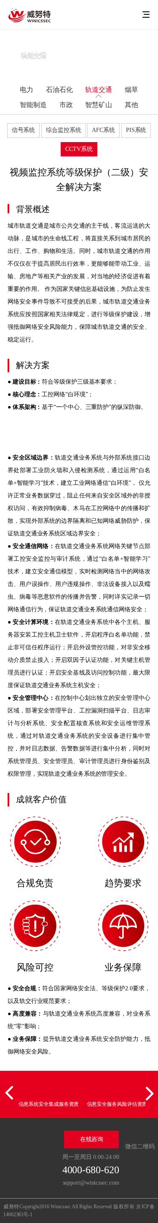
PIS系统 (136, 130)
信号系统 (23, 130)
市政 (66, 104)
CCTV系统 (78, 149)
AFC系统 (103, 130)
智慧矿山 (98, 104)
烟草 (131, 89)
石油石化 (59, 89)
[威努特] (29, 15)
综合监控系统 (63, 130)
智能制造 (33, 104)
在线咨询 (92, 1139)
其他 (131, 104)
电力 (26, 89)
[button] (10, 1093)
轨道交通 (98, 89)
